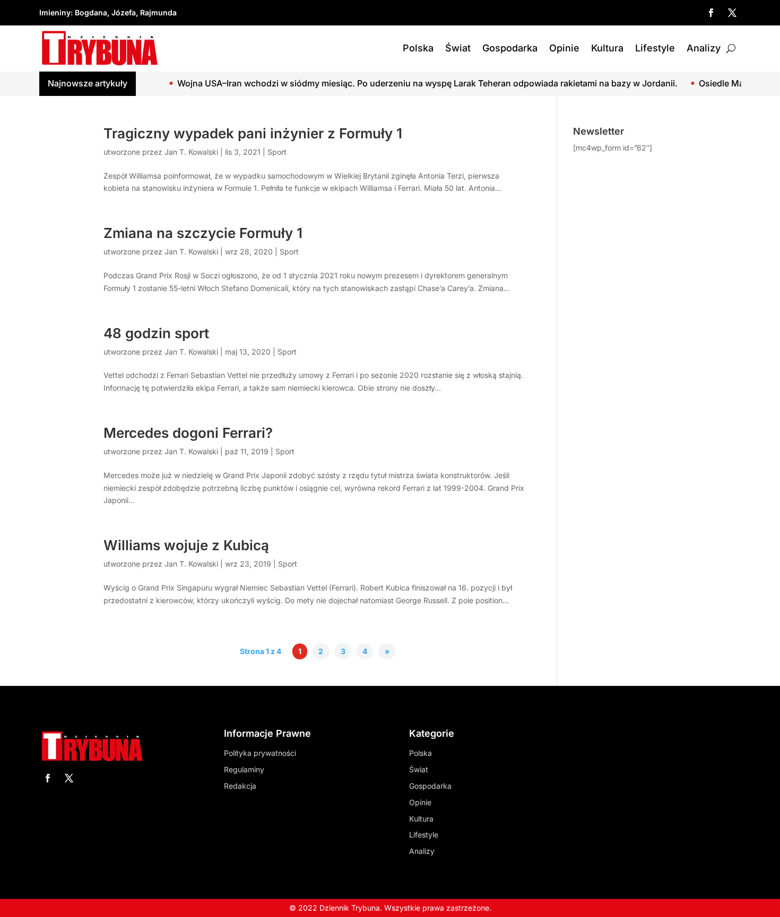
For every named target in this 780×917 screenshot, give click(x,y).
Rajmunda (158, 12)
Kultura (607, 48)
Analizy (704, 48)
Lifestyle (655, 48)
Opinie (564, 48)
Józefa (123, 12)
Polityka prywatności (260, 752)
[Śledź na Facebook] (711, 12)
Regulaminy (244, 769)
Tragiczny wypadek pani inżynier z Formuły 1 (252, 133)
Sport (277, 151)
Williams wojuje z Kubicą (186, 545)
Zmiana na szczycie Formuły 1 (202, 233)
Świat (458, 48)
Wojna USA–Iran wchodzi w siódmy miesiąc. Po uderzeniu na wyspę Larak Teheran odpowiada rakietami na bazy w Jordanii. (405, 83)
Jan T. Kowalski (191, 151)
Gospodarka (510, 48)
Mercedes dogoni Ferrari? (188, 433)
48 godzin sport (156, 333)
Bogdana (91, 12)
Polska (418, 48)
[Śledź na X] (732, 12)
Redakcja (240, 785)
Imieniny (55, 12)
